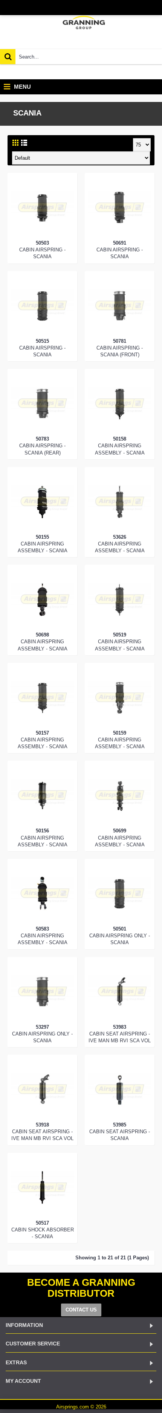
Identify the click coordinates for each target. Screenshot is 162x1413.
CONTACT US (81, 1310)
